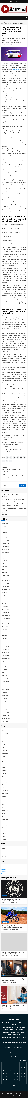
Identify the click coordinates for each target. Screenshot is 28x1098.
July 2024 (4, 595)
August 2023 (5, 626)
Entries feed (5, 851)
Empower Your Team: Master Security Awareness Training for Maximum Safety (13, 437)
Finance (4, 761)
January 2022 (5, 681)
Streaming (4, 825)
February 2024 (5, 609)
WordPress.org (5, 856)
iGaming (4, 784)
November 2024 (6, 583)
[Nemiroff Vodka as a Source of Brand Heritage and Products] (14, 889)
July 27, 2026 (13, 982)
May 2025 (4, 566)
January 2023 (5, 646)
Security (4, 813)
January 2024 (5, 612)
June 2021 (4, 701)
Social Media (5, 819)
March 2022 (5, 675)
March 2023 (5, 641)
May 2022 (4, 669)
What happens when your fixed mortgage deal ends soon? (13, 513)
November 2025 (6, 549)
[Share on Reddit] (24, 457)
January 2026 (5, 543)
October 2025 (5, 552)
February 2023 (5, 644)
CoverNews (13, 1095)
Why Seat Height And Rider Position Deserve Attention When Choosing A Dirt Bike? (13, 500)
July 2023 (4, 629)
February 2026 (5, 540)
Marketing (4, 796)
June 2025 (4, 563)
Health (3, 779)
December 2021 (6, 684)
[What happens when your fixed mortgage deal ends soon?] (14, 995)
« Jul (13, 1085)
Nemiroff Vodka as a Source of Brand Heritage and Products (13, 495)
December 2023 (6, 615)
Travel (3, 836)
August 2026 (5, 523)
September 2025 (6, 555)
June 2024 (4, 598)
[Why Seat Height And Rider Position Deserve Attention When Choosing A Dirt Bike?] (14, 915)
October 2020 (5, 721)
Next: (13, 476)
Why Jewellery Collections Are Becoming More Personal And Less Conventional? (13, 504)
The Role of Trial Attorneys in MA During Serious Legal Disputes (14, 509)
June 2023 (4, 632)
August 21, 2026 (14, 902)
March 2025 (5, 572)
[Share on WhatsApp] (17, 457)
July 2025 (4, 560)
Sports (3, 822)
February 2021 (5, 712)
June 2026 (4, 529)
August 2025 (5, 558)
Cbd (3, 739)
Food (3, 764)
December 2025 (6, 546)
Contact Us (4, 864)
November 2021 (6, 687)
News (3, 799)
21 (17, 1076)
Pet (3, 804)
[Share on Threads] (6, 461)
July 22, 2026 (13, 1008)
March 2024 (5, 606)
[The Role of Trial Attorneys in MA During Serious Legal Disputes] (14, 968)
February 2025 (5, 575)
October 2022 (5, 655)
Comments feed (6, 854)
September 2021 (6, 692)
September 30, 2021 (15, 35)
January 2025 (5, 578)
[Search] (26, 17)
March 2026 (5, 537)
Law (3, 787)
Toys (3, 830)
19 (10, 1076)
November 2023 (6, 618)
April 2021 (4, 707)
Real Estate (5, 810)
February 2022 (5, 678)
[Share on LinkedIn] (14, 457)
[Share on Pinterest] (21, 457)
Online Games (5, 802)
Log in (3, 848)
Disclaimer (3, 871)
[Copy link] (10, 461)
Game (3, 767)
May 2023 (4, 635)
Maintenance (5, 793)
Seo (3, 816)
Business (4, 736)
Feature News (5, 759)
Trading (4, 833)
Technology (5, 827)
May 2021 (4, 704)
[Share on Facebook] (7, 457)
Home (2, 867)
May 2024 (4, 601)
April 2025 (4, 569)
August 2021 (5, 695)
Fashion (4, 756)
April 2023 (4, 638)
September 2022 (6, 658)
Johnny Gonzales (6, 902)
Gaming (4, 770)
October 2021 (5, 689)
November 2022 (6, 652)
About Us (3, 869)
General (4, 773)
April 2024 (4, 603)
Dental (3, 747)
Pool (3, 807)
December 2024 (6, 580)
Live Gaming (5, 790)
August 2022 (5, 661)
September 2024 (6, 589)
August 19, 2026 (14, 929)
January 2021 (5, 715)
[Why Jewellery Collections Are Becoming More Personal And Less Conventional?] (14, 942)
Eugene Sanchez (6, 35)
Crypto (3, 744)
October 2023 (5, 621)
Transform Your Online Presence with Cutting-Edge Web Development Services (13, 444)
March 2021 (5, 709)
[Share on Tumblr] (3, 461)
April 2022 (4, 672)
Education (4, 750)
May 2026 (4, 532)
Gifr (3, 776)
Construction (5, 741)
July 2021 (4, 698)
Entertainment (5, 753)
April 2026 (4, 535)
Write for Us (4, 873)
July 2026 (4, 526)
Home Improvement (7, 782)
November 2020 (6, 718)
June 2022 (4, 666)
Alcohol (4, 730)
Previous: (11, 469)
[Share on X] (10, 457)
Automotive (5, 733)
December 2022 (6, 649)
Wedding (4, 839)
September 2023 (6, 623)
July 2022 (4, 664)
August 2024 (5, 592)
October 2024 (5, 586)
